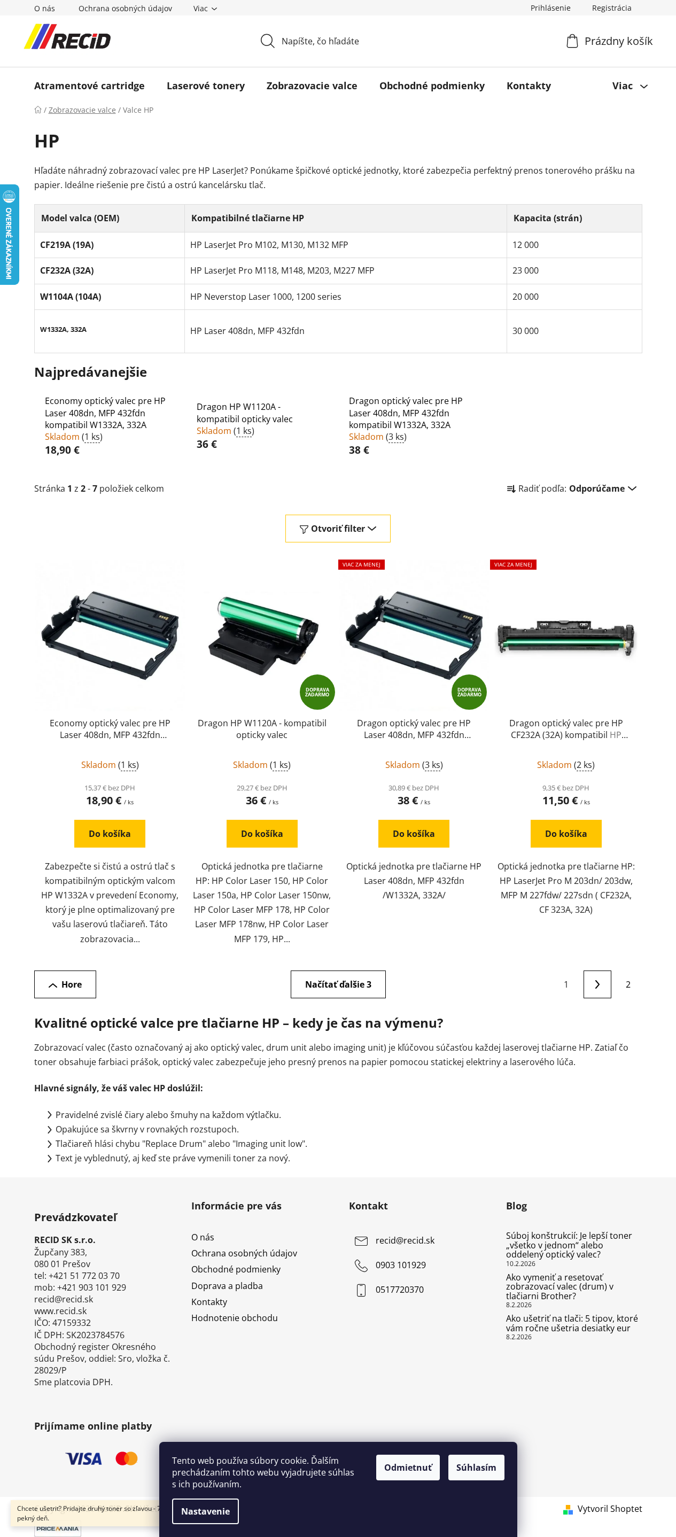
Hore (71, 984)
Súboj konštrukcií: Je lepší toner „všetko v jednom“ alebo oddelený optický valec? (569, 1245)
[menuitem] (90, 85)
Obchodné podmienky (236, 1269)
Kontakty (209, 1302)
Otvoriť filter (338, 528)
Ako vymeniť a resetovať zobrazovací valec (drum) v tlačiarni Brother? (559, 1287)
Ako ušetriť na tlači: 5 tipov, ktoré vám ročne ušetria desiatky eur (572, 1323)
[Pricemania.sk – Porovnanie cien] (57, 1528)
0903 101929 (401, 1265)
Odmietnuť (408, 1467)
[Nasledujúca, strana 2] (597, 984)
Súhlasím (476, 1467)
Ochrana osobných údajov (125, 8)
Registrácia (612, 8)
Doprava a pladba (227, 1286)
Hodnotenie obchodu (234, 1318)
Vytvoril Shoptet (610, 1509)
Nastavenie (205, 1511)
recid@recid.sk (405, 1240)
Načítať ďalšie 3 (338, 984)
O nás (44, 8)
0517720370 (400, 1289)
